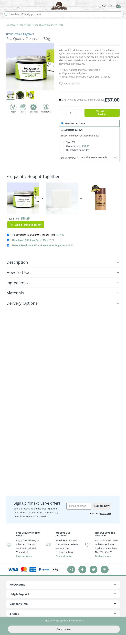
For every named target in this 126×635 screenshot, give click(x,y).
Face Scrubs (25, 24)
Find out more (24, 556)
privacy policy (105, 513)
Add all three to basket (28, 224)
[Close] (123, 619)
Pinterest (105, 569)
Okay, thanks (64, 629)
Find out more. (76, 620)
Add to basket (103, 113)
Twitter (93, 569)
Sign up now (101, 506)
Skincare (11, 24)
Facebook (82, 569)
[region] (63, 626)
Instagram (71, 569)
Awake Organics (24, 34)
